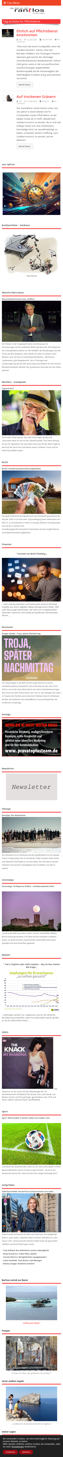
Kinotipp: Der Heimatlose (13, 815)
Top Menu (13, 3)
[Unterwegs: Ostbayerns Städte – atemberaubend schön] (31, 911)
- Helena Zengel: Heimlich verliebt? (18, 1263)
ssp (20, 39)
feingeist (45, 101)
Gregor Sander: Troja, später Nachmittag (21, 633)
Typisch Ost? (8, 388)
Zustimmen (10, 1452)
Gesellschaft (47, 39)
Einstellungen (18, 1446)
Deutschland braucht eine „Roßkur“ (18, 299)
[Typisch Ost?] (31, 412)
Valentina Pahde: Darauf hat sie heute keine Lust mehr (27, 1191)
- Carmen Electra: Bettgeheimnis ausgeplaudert (24, 1257)
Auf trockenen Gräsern (36, 96)
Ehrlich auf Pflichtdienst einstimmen (37, 32)
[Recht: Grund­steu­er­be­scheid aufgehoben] (31, 492)
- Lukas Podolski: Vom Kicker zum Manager (22, 1260)
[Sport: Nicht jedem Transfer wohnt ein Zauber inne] (31, 1144)
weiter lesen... (24, 84)
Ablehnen (26, 1452)
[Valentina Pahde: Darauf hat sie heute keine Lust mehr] (31, 1212)
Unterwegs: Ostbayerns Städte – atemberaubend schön (28, 886)
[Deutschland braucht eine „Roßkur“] (31, 321)
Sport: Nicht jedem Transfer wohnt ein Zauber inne (26, 1118)
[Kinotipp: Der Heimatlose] (31, 835)
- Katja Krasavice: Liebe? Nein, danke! (19, 1254)
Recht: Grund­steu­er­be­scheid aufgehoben (21, 468)
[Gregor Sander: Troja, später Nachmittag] (31, 658)
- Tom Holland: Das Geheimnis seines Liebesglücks (25, 1250)
